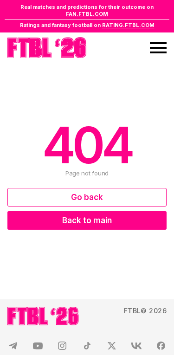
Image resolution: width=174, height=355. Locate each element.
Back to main (87, 220)
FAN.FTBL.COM (87, 14)
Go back (87, 197)
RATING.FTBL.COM (128, 25)
